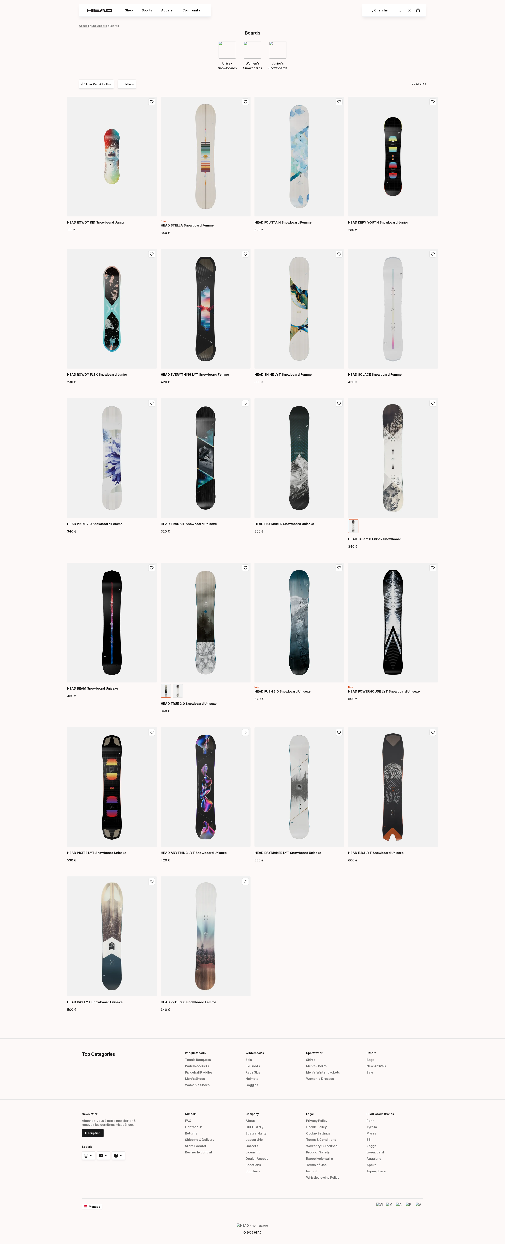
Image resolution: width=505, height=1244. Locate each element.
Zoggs (371, 1146)
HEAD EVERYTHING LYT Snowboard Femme (195, 374)
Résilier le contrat (198, 1152)
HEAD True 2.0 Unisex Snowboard (374, 539)
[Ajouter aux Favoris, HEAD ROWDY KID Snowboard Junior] (151, 101)
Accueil (84, 25)
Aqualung (374, 1159)
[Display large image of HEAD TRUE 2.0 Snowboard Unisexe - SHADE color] (166, 691)
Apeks (371, 1165)
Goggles (252, 1085)
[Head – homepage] (99, 10)
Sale (370, 1072)
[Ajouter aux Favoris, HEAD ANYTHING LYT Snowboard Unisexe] (245, 732)
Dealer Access (257, 1159)
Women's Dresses (320, 1079)
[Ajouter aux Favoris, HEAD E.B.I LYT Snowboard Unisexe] (432, 732)
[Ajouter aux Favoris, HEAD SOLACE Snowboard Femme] (432, 254)
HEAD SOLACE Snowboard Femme (375, 374)
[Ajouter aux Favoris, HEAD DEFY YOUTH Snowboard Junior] (432, 101)
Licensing (253, 1152)
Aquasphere (376, 1171)
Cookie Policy (316, 1127)
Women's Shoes (197, 1085)
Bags (370, 1060)
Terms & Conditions (321, 1140)
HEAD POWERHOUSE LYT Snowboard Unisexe (384, 691)
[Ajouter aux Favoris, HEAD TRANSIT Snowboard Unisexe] (245, 403)
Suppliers (253, 1171)
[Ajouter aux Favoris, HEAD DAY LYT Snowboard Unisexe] (151, 881)
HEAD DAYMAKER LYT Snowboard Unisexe (287, 853)
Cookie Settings (318, 1133)
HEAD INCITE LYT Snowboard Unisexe (96, 853)
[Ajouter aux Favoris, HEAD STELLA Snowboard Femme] (245, 101)
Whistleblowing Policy (322, 1177)
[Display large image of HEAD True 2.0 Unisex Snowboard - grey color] (353, 526)
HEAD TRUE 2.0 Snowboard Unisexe (189, 704)
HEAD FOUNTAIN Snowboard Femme (282, 222)
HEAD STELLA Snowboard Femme (187, 225)
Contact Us (193, 1127)
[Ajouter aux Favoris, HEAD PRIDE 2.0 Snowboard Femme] (151, 403)
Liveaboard (375, 1152)
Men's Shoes (195, 1079)
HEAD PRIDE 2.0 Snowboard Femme (94, 524)
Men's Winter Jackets (323, 1072)
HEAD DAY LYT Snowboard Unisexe (94, 1002)
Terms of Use (316, 1165)
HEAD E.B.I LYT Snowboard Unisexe (376, 853)
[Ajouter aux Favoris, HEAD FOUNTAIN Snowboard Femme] (339, 101)
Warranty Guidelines (322, 1146)
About (250, 1121)
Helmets (252, 1079)
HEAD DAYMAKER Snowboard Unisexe (284, 524)
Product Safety (318, 1152)
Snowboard (99, 25)
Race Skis (253, 1072)
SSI (369, 1140)
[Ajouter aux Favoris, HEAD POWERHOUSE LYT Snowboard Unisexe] (432, 567)
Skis (249, 1060)
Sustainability (256, 1133)
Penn (370, 1121)
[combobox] (96, 84)
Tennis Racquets (198, 1060)
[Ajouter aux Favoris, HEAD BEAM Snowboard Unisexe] (151, 567)
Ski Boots (253, 1066)
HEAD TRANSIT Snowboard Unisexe (189, 524)
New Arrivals (376, 1066)
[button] (129, 10)
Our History (254, 1127)
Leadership (254, 1140)
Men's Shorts (316, 1066)
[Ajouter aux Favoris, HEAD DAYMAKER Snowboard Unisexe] (339, 403)
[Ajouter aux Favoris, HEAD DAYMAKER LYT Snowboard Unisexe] (339, 732)
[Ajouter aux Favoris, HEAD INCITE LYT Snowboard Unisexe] (151, 732)
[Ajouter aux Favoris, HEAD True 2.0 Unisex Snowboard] (432, 403)
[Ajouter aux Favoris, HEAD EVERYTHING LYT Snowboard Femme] (245, 254)
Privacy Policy (316, 1121)
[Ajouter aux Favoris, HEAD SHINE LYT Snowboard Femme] (339, 254)
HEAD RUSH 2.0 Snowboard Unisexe (282, 691)
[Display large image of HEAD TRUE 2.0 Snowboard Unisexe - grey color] (178, 691)
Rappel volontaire (319, 1159)
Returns (191, 1133)
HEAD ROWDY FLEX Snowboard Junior (97, 374)
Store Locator (196, 1146)
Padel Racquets (197, 1066)
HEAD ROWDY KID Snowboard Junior (96, 222)
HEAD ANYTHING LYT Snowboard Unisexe (194, 853)
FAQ (188, 1121)
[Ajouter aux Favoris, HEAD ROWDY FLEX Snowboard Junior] (151, 254)
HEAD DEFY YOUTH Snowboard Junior (378, 222)
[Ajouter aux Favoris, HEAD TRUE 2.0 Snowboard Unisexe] (245, 567)
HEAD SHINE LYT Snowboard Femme (282, 374)
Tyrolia (372, 1127)
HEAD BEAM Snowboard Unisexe (92, 688)
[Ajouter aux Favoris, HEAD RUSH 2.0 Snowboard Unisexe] (339, 567)
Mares (371, 1133)
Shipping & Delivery (199, 1140)
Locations (253, 1165)
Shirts (310, 1060)
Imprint (311, 1171)
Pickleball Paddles (198, 1072)
